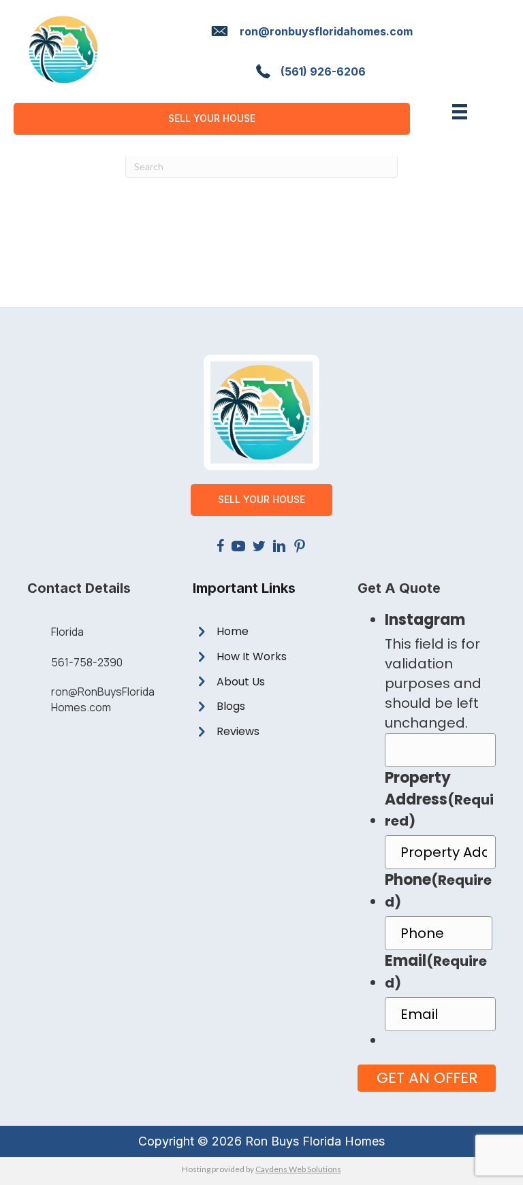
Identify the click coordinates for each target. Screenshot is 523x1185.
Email (436, 971)
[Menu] (460, 112)
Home (233, 631)
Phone (438, 890)
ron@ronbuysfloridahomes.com (326, 31)
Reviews (238, 731)
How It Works (252, 656)
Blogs (231, 706)
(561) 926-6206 (323, 71)
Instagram (425, 619)
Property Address (439, 799)
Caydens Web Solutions (298, 1169)
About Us (241, 681)
